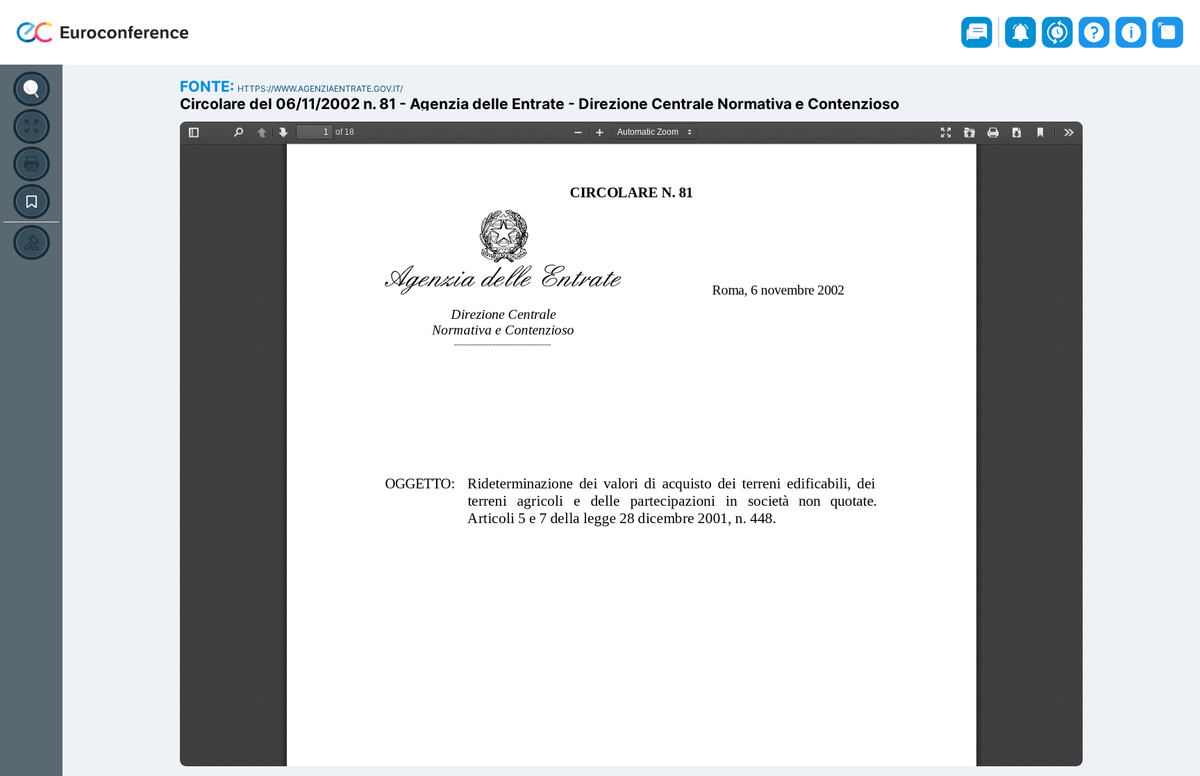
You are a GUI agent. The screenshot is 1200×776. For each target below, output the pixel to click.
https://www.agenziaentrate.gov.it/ (320, 88)
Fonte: (209, 86)
